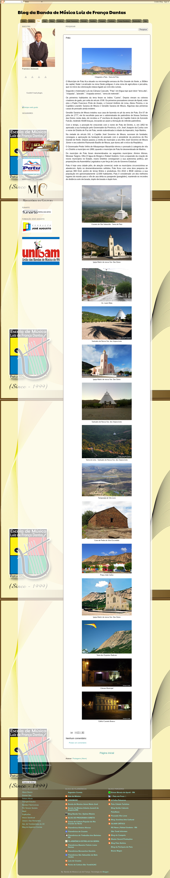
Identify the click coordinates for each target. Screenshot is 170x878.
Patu (38, 21)
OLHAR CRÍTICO (118, 824)
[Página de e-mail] (71, 732)
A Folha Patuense (118, 800)
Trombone (111, 21)
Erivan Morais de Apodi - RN (123, 792)
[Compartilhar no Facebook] (83, 732)
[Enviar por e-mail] (76, 732)
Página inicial (107, 753)
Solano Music (27, 799)
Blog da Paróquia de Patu (122, 847)
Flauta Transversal (72, 21)
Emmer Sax (26, 795)
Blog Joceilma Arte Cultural (122, 820)
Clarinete (84, 21)
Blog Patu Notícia (118, 843)
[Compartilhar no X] (80, 732)
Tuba (145, 21)
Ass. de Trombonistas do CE (33, 824)
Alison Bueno (27, 792)
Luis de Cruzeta (74, 861)
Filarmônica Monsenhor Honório (81, 851)
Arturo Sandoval (28, 818)
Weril (24, 811)
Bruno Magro (116, 851)
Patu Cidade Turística (120, 804)
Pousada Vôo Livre (119, 816)
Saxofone (93, 21)
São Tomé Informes (119, 831)
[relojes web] (34, 105)
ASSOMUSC (73, 800)
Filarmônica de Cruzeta (77, 831)
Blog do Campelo (118, 835)
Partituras (60, 21)
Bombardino (136, 21)
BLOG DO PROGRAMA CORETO (81, 818)
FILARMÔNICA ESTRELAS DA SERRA (83, 841)
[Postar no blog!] (78, 732)
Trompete (102, 21)
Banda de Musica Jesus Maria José (83, 804)
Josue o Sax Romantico (31, 821)
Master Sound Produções (122, 839)
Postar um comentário (77, 743)
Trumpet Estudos (29, 802)
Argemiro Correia (75, 792)
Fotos (44, 21)
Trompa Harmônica (124, 21)
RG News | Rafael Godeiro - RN (124, 827)
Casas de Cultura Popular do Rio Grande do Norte (82, 823)
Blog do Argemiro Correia (32, 827)
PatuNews (115, 812)
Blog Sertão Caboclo (120, 808)
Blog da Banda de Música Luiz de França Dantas (72, 12)
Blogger (106, 872)
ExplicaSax (26, 814)
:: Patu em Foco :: (118, 796)
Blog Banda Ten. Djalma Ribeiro (81, 814)
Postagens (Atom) (80, 758)
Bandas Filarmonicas (30, 805)
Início (24, 21)
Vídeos (52, 21)
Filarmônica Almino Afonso (79, 828)
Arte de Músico (74, 796)
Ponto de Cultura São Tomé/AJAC (82, 865)
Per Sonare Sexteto (30, 808)
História (31, 21)
